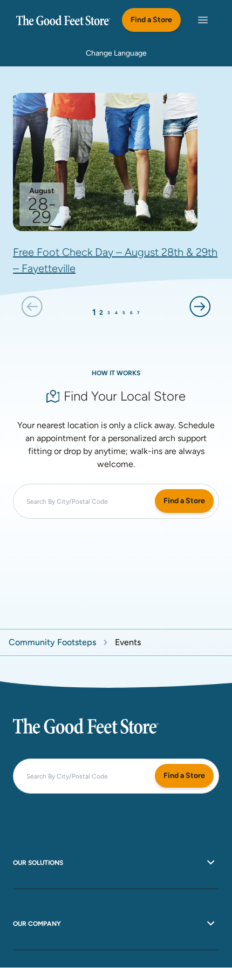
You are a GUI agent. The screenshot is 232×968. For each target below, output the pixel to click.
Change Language (116, 53)
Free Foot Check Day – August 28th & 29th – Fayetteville (115, 260)
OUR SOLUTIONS (38, 863)
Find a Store (151, 19)
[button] (32, 306)
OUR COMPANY (37, 924)
